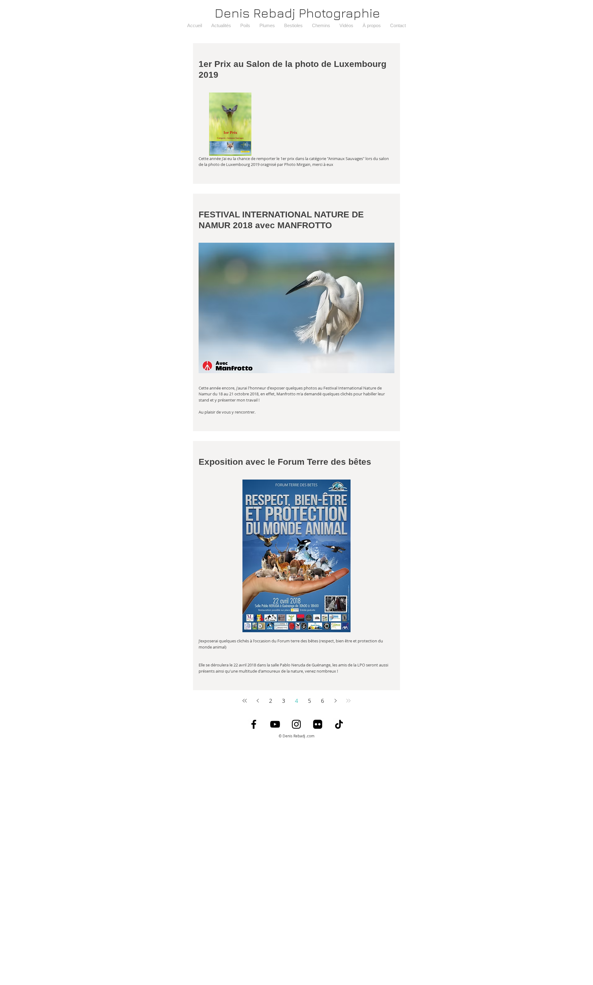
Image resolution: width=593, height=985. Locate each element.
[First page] (244, 700)
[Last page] (348, 700)
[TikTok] (339, 724)
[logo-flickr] (318, 724)
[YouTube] (275, 724)
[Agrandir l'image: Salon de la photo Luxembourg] (230, 124)
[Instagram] (296, 724)
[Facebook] (254, 724)
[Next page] (335, 700)
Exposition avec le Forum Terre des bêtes (285, 462)
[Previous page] (257, 700)
